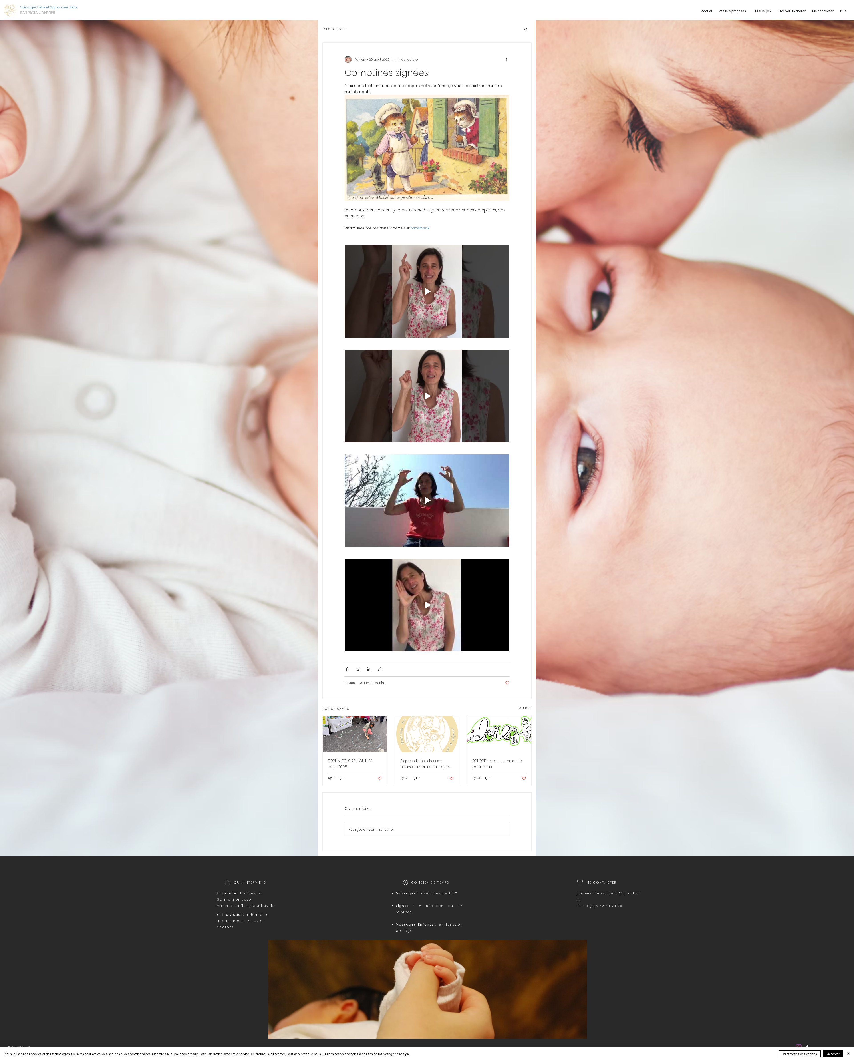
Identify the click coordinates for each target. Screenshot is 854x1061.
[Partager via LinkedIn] (369, 669)
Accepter (833, 1054)
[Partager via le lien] (379, 669)
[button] (526, 29)
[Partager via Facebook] (347, 669)
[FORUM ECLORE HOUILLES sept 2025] (355, 734)
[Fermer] (848, 1053)
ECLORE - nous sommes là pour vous (497, 764)
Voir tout (525, 707)
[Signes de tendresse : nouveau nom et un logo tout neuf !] (427, 734)
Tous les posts (334, 29)
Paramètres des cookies (800, 1054)
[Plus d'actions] (506, 59)
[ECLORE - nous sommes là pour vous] (499, 734)
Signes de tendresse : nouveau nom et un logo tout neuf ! (424, 764)
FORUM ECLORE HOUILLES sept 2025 (350, 764)
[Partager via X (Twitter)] (358, 669)
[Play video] (427, 291)
